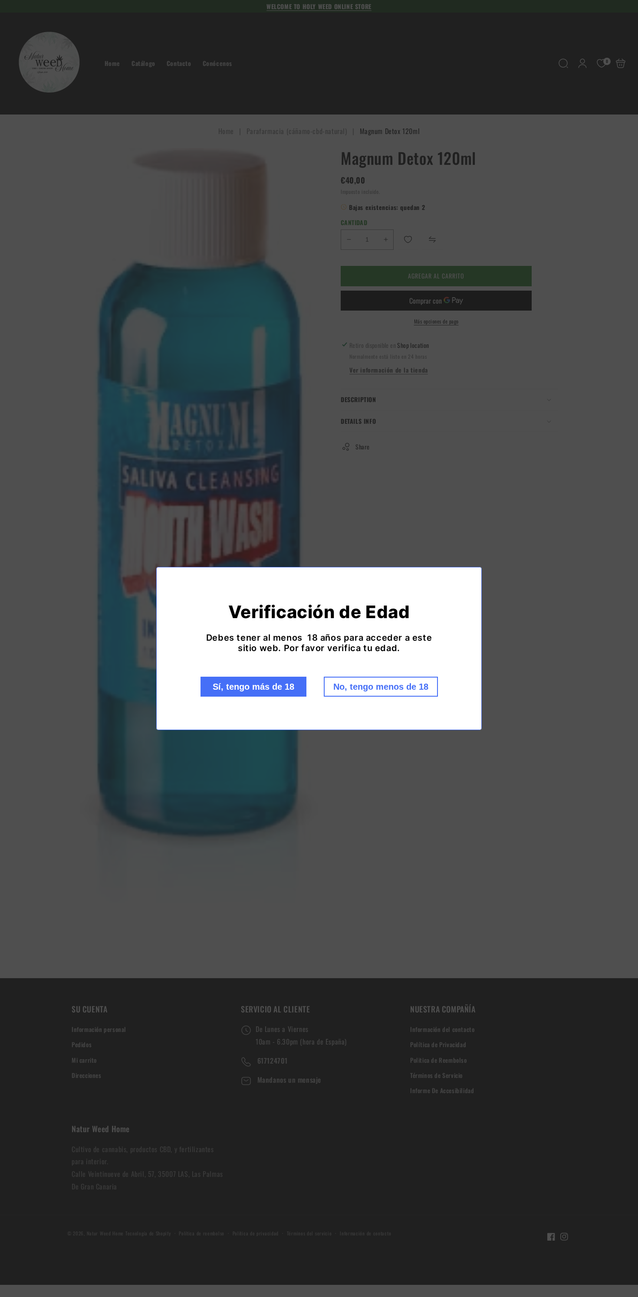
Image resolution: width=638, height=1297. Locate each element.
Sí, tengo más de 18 (253, 686)
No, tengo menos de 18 (380, 686)
